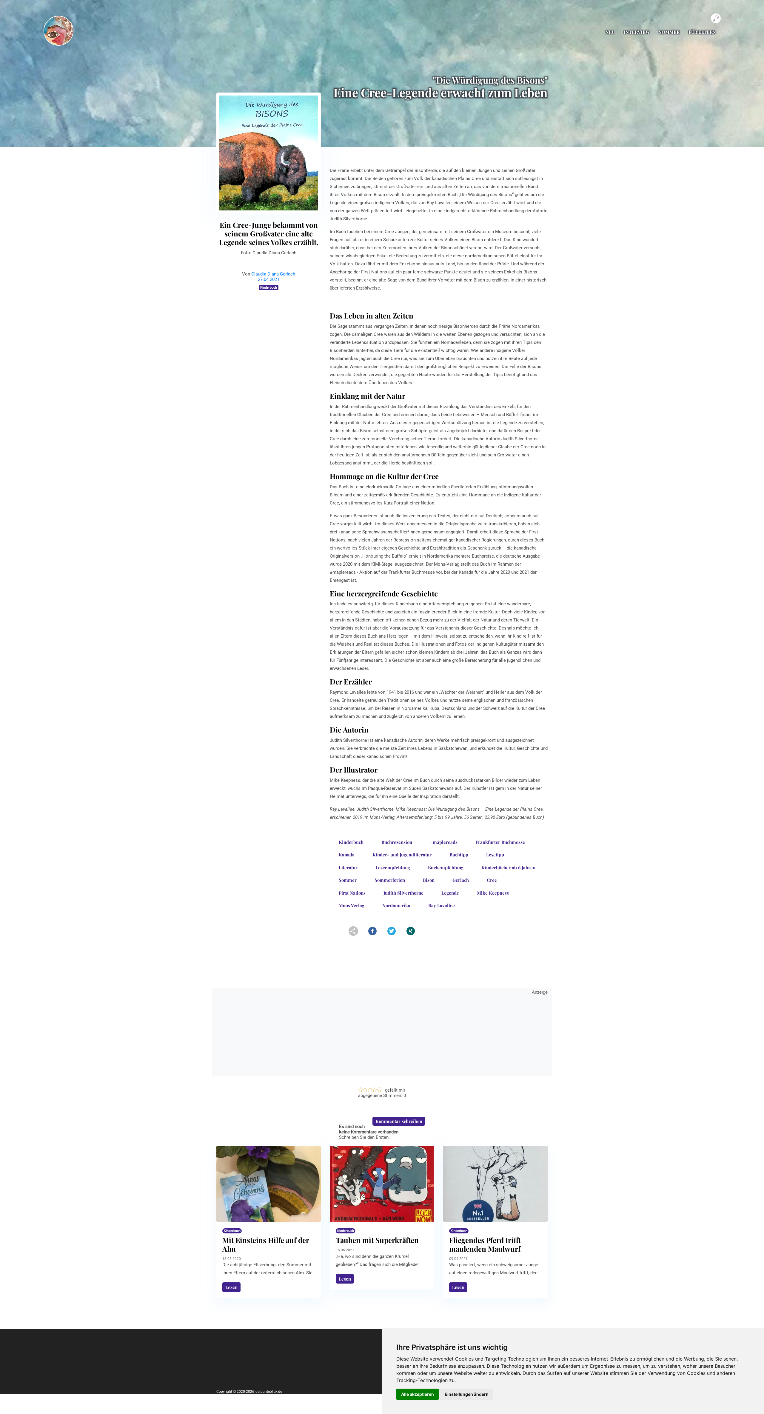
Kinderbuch (268, 288)
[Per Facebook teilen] (371, 934)
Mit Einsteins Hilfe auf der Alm (265, 1244)
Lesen (231, 1287)
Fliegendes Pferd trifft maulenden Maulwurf (485, 1244)
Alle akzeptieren (417, 1394)
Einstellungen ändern (467, 1394)
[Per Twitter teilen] (398, 934)
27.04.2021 (268, 279)
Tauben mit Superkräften (377, 1240)
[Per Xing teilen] (409, 934)
